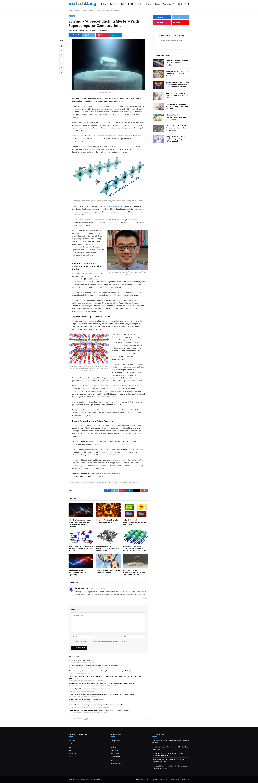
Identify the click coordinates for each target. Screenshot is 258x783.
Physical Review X (116, 391)
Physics (139, 4)
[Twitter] (61, 50)
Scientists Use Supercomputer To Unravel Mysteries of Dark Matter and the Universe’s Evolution (80, 523)
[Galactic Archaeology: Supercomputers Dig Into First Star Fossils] (135, 510)
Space (157, 4)
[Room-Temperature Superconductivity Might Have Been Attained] (108, 537)
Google (85, 476)
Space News (115, 760)
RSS (70, 757)
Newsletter (72, 753)
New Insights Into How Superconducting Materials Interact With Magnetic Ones (134, 548)
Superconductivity (88, 482)
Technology (167, 4)
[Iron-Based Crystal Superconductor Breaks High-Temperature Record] (135, 561)
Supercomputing (75, 482)
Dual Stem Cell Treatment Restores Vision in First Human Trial (177, 95)
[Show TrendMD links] (147, 718)
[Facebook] (61, 46)
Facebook (72, 741)
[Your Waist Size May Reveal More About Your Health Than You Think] (158, 106)
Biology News (115, 741)
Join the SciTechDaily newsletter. (108, 473)
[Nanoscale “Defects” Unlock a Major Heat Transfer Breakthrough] (158, 63)
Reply (145, 598)
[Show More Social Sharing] (125, 35)
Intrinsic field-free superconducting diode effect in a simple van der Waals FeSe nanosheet (95, 705)
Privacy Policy (175, 779)
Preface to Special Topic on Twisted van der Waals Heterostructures (89, 689)
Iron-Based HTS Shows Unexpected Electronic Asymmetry (77, 573)
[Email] (61, 68)
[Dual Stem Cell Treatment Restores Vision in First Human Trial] (158, 96)
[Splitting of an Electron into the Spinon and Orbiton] (108, 561)
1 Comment (94, 30)
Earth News (114, 747)
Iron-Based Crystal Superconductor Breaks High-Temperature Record (134, 573)
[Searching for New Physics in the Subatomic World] (108, 510)
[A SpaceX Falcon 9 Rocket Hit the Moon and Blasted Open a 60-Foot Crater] (158, 128)
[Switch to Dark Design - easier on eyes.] (185, 4)
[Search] (188, 4)
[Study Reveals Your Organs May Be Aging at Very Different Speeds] (158, 139)
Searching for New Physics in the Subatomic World (107, 521)
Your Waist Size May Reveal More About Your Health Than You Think (177, 106)
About (147, 779)
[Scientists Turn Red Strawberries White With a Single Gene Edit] (158, 117)
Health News (115, 750)
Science (149, 4)
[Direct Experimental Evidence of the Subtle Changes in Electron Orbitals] (81, 537)
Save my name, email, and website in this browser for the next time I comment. (100, 642)
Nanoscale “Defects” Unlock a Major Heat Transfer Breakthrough (177, 63)
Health (130, 4)
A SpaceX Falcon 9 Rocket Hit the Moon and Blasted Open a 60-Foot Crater (177, 128)
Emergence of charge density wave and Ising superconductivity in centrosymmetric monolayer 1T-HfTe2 (99, 671)
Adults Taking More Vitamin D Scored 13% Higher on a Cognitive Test (177, 73)
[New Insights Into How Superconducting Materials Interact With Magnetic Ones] (135, 537)
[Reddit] (61, 72)
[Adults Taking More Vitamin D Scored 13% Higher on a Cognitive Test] (158, 74)
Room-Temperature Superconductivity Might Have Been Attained (107, 548)
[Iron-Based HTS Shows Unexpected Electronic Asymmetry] (81, 561)
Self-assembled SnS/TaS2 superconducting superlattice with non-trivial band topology (94, 665)
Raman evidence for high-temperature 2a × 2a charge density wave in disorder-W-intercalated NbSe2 (98, 710)
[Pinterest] (61, 59)
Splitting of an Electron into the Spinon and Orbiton (108, 572)
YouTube (71, 747)
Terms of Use (185, 779)
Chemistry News (116, 744)
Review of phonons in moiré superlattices (81, 660)
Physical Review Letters (111, 206)
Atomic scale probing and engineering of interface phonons (86, 699)
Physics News (115, 753)
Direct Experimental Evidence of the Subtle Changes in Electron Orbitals (81, 548)
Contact (154, 779)
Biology (103, 4)
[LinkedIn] (61, 55)
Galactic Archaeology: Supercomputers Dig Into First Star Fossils (134, 522)
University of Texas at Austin (129, 482)
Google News (97, 476)
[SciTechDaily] (82, 4)
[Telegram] (61, 63)
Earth (123, 4)
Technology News (116, 763)
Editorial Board (163, 779)
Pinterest (72, 750)
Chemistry (113, 4)
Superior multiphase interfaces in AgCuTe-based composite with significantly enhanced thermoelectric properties (101, 683)
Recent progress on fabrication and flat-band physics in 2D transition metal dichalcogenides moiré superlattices (101, 694)
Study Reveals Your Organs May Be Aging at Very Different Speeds (176, 139)
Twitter (71, 744)
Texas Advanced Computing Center (107, 482)
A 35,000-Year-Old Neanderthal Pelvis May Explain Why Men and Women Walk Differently (177, 84)
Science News (115, 757)
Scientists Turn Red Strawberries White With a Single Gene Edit (176, 117)
